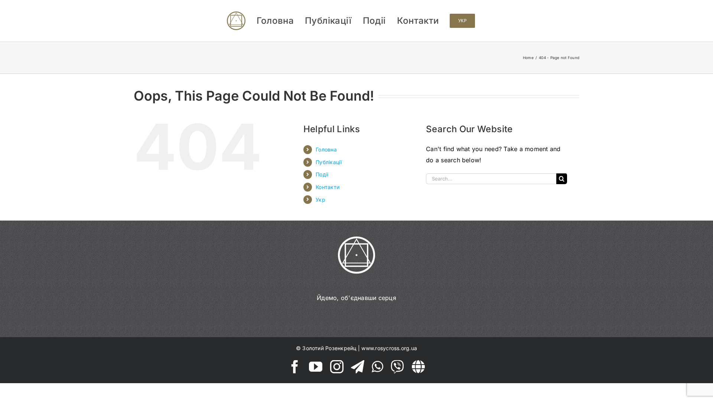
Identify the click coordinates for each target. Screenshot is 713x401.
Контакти (327, 187)
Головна (326, 149)
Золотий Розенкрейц (329, 348)
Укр (320, 199)
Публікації (329, 162)
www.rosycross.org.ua (389, 348)
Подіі (322, 174)
